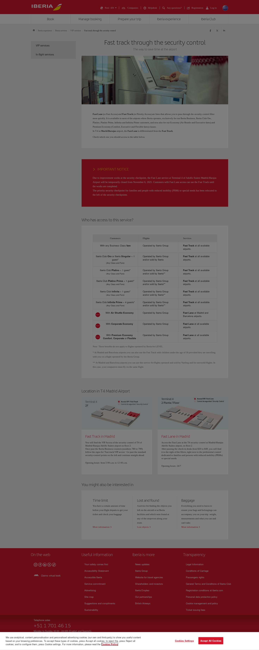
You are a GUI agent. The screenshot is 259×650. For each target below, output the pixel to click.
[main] (129, 641)
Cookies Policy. (109, 644)
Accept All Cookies (210, 640)
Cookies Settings (184, 640)
